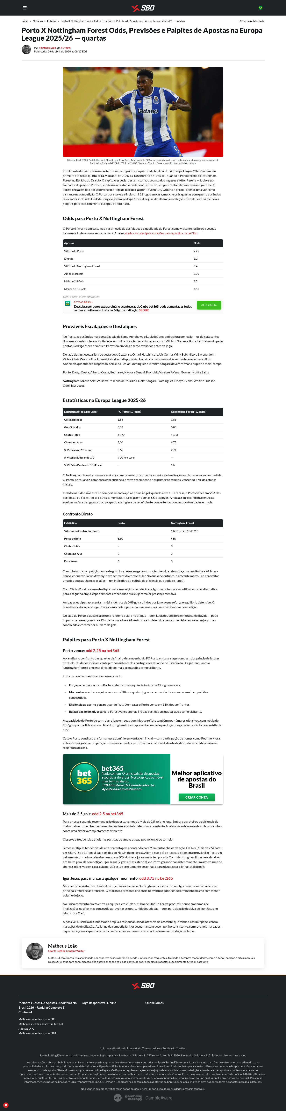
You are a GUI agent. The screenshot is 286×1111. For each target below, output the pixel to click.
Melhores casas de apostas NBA (37, 1033)
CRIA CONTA (209, 305)
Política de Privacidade (127, 1048)
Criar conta (196, 797)
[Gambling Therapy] (133, 1097)
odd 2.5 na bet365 (107, 813)
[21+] (118, 1098)
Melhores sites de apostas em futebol (40, 1024)
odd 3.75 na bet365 (156, 878)
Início (25, 21)
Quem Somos (154, 1003)
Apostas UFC (26, 1028)
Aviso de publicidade (252, 21)
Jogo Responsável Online (99, 1003)
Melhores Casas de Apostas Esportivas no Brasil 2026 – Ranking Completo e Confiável (47, 1007)
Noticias (38, 21)
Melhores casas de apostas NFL (37, 1019)
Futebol (51, 21)
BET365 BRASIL (83, 302)
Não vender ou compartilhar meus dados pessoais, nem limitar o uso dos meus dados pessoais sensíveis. (143, 1088)
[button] (260, 8)
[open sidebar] (25, 8)
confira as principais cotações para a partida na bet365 (161, 233)
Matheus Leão (47, 47)
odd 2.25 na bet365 (102, 650)
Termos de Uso (151, 1048)
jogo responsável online (85, 1081)
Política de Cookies (174, 1048)
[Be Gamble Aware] (159, 1098)
